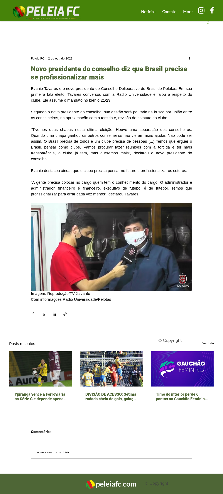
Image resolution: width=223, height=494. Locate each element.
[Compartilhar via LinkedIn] (54, 314)
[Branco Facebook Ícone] (212, 10)
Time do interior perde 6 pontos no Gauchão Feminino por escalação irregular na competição (181, 396)
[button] (208, 22)
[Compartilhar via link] (65, 314)
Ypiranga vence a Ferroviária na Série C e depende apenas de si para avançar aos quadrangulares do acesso (40, 396)
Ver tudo (208, 343)
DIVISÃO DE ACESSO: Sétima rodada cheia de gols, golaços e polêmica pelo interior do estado (111, 396)
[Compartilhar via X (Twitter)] (44, 314)
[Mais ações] (189, 58)
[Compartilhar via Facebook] (33, 314)
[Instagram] (201, 10)
